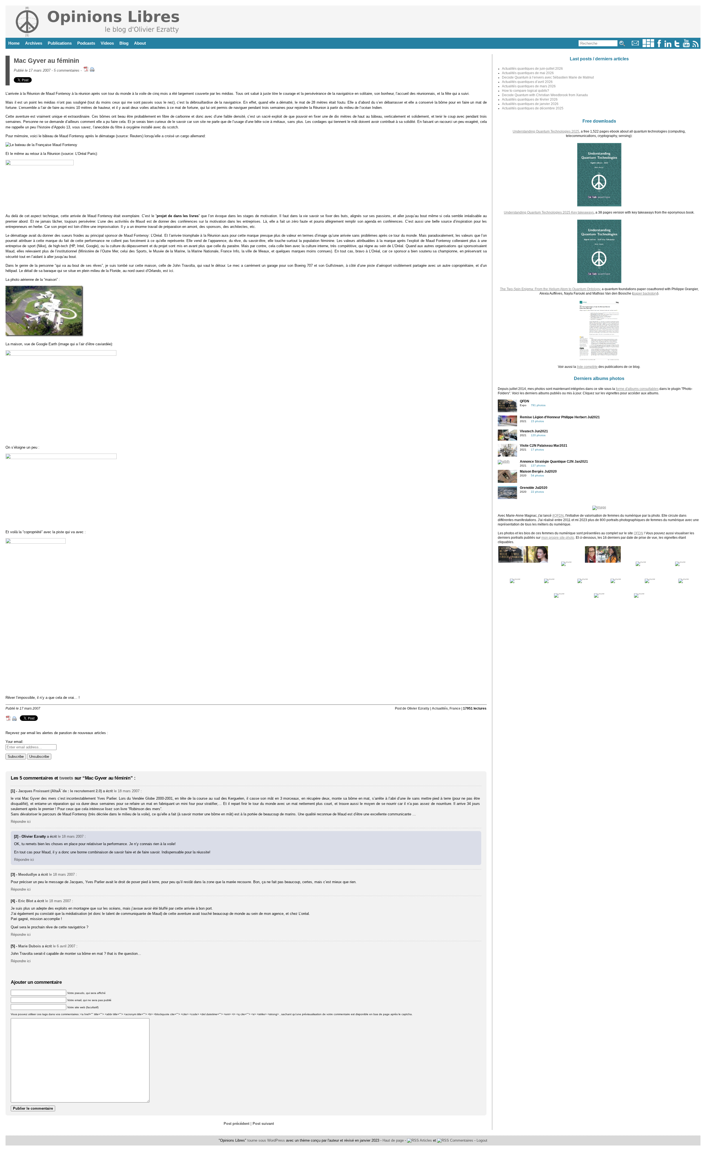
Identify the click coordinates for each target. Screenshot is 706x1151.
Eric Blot (25, 901)
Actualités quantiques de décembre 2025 (532, 108)
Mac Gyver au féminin (46, 60)
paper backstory (645, 293)
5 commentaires (66, 70)
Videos (107, 43)
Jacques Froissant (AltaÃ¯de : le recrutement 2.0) (60, 791)
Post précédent (236, 1124)
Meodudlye (27, 874)
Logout (482, 1140)
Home (14, 43)
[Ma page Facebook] (659, 46)
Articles (425, 1140)
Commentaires (461, 1140)
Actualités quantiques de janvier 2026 (530, 104)
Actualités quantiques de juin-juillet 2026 (532, 68)
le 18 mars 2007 (127, 791)
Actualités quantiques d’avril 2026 (527, 81)
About (140, 43)
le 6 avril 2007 (64, 946)
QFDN (638, 533)
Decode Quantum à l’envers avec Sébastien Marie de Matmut (548, 77)
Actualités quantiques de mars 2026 (529, 86)
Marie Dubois (29, 946)
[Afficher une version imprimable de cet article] (92, 70)
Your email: (14, 742)
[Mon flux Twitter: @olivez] (677, 46)
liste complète (587, 366)
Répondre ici (21, 822)
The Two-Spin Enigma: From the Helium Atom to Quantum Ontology (550, 289)
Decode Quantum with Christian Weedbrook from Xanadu (545, 95)
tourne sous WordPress (266, 1140)
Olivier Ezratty (418, 708)
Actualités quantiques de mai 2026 (528, 73)
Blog (124, 43)
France (455, 708)
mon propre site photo (557, 537)
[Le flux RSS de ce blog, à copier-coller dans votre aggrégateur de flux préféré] (696, 46)
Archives (33, 43)
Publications (60, 43)
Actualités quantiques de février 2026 (530, 99)
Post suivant (263, 1124)
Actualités (440, 708)
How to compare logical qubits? (525, 90)
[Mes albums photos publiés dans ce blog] (648, 46)
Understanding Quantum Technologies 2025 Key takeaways (549, 212)
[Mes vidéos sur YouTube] (686, 46)
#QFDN (558, 515)
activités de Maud (130, 221)
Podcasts (86, 43)
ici (171, 271)
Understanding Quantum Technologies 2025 (546, 131)
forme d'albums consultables (637, 388)
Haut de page (393, 1140)
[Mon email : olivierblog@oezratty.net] (635, 46)
